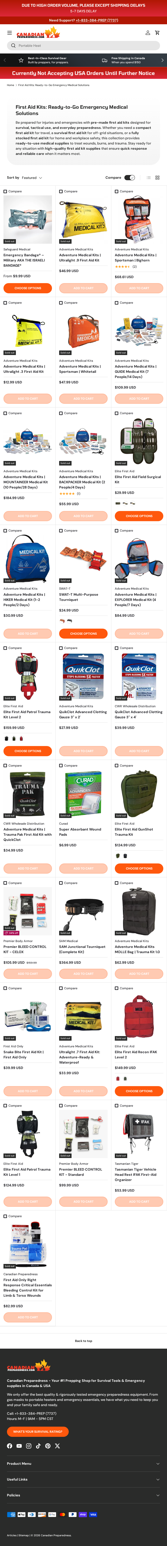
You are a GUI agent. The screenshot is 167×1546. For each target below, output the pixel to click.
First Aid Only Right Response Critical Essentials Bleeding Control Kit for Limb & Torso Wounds (27, 1288)
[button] (157, 32)
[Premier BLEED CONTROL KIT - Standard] (83, 1134)
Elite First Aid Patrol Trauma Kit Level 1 (26, 1172)
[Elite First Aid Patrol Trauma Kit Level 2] (27, 676)
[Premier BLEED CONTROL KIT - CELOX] (27, 911)
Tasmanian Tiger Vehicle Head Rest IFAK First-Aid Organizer (135, 1174)
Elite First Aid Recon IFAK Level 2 (136, 1054)
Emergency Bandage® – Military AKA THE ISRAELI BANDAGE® (24, 260)
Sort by (13, 177)
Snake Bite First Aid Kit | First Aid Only (23, 1054)
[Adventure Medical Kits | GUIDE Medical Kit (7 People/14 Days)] (139, 331)
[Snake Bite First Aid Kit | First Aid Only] (27, 1016)
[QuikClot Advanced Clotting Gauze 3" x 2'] (83, 676)
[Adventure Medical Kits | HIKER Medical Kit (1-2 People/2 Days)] (27, 559)
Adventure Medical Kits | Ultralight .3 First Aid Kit (24, 369)
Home (10, 85)
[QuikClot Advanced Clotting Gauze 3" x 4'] (139, 676)
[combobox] (83, 45)
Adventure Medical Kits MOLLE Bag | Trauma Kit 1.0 (137, 949)
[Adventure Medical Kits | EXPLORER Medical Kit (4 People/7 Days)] (139, 559)
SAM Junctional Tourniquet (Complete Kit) (82, 949)
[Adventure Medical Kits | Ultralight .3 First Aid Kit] (27, 331)
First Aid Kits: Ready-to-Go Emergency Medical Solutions (53, 85)
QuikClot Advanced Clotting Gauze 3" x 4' (139, 714)
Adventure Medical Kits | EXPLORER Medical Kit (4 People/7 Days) (135, 599)
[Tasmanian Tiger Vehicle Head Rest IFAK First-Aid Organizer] (139, 1134)
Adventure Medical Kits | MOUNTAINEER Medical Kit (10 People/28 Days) (25, 482)
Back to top (83, 1341)
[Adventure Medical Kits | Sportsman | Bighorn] (139, 219)
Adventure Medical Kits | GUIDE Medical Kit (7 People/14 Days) (135, 371)
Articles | (12, 1535)
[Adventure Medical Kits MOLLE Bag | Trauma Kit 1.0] (139, 911)
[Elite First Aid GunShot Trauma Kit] (139, 794)
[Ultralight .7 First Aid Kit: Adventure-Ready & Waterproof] (83, 1016)
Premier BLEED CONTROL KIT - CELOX (25, 949)
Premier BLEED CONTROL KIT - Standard (80, 1172)
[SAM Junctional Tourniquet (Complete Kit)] (83, 911)
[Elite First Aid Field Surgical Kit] (139, 441)
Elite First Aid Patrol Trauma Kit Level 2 (26, 714)
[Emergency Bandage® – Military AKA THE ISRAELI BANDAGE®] (27, 219)
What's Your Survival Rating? (37, 1432)
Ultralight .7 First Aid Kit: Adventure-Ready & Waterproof (79, 1057)
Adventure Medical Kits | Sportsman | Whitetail (80, 369)
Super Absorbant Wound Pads (80, 832)
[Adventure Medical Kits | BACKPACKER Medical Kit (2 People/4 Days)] (83, 441)
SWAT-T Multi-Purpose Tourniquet (78, 597)
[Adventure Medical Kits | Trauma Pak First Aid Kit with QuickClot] (27, 794)
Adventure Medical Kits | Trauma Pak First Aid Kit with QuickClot (27, 834)
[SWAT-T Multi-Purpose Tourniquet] (83, 559)
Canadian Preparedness (56, 1535)
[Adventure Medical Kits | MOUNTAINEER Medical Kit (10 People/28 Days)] (27, 441)
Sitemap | (24, 1535)
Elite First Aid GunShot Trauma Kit (134, 832)
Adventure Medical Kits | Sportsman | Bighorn (135, 258)
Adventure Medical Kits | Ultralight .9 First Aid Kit (80, 258)
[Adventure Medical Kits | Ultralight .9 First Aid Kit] (83, 219)
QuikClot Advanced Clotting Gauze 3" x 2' (83, 714)
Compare (113, 177)
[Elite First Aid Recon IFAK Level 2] (139, 1016)
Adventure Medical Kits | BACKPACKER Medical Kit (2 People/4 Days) (82, 482)
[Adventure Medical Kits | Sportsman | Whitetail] (83, 331)
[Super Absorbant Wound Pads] (83, 794)
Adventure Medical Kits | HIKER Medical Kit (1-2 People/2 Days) (24, 599)
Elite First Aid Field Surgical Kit (138, 479)
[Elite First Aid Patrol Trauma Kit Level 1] (27, 1134)
